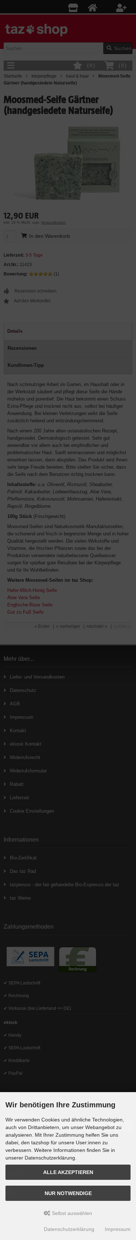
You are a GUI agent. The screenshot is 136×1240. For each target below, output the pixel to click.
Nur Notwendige (68, 1193)
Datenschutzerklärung (69, 1229)
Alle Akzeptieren (68, 1172)
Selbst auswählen (71, 1213)
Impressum (118, 1229)
